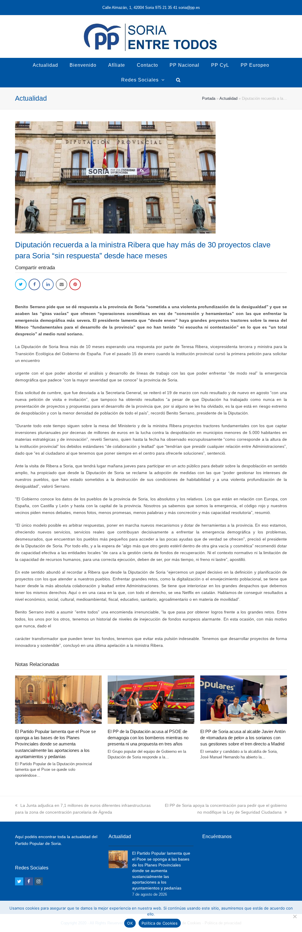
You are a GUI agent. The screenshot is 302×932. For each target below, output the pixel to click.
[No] (295, 916)
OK (130, 923)
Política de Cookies (160, 923)
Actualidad (228, 98)
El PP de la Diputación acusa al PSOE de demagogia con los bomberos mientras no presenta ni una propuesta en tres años (148, 737)
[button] (21, 284)
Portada (208, 98)
